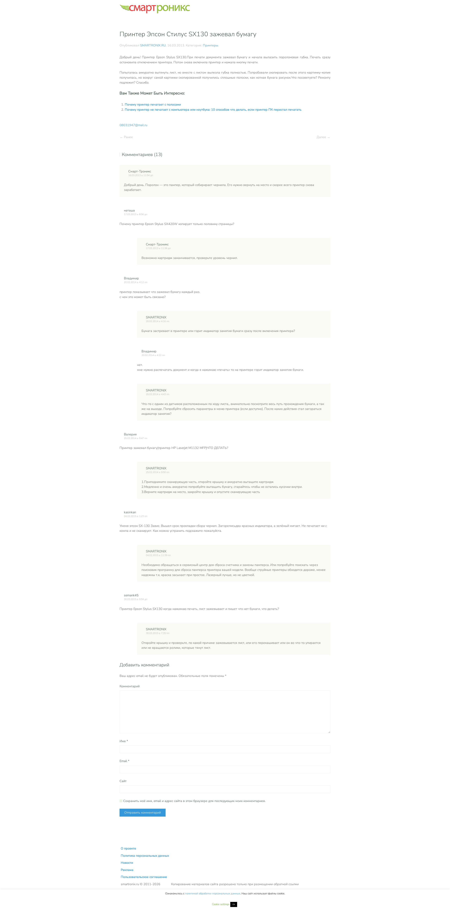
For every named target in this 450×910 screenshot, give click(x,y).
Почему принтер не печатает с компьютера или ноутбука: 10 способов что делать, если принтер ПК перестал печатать (213, 109)
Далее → (323, 137)
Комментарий (130, 686)
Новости (127, 863)
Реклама (127, 870)
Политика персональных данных (145, 856)
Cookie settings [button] (220, 904)
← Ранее (126, 137)
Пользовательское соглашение (144, 877)
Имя (124, 741)
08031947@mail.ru (133, 125)
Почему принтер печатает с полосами (153, 104)
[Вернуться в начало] (155, 9)
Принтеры (210, 45)
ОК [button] (233, 904)
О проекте (128, 848)
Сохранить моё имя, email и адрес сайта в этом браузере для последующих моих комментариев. (194, 801)
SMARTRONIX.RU (153, 45)
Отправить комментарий (142, 812)
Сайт (123, 781)
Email (124, 761)
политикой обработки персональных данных (212, 893)
